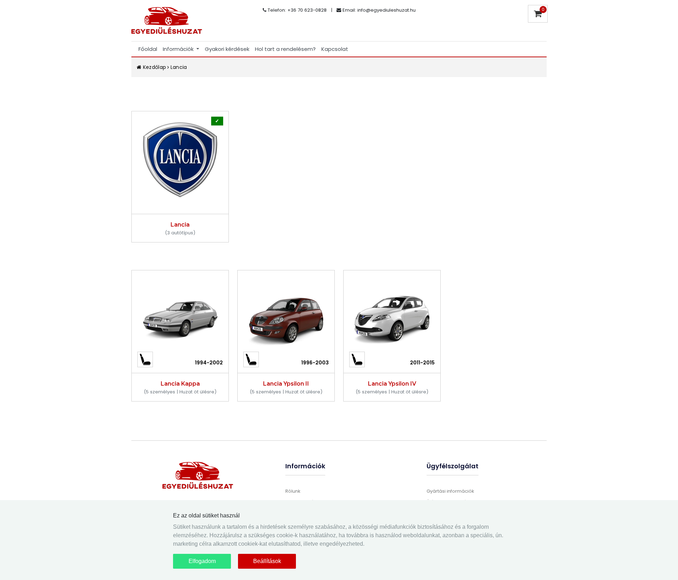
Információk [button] (179, 49)
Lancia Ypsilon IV (392, 383)
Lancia (179, 67)
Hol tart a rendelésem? (285, 49)
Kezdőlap (153, 67)
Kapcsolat (334, 49)
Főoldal (147, 49)
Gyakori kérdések (227, 49)
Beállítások (267, 561)
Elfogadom (202, 561)
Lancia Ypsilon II (286, 383)
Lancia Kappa (180, 383)
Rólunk (293, 491)
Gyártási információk (450, 491)
